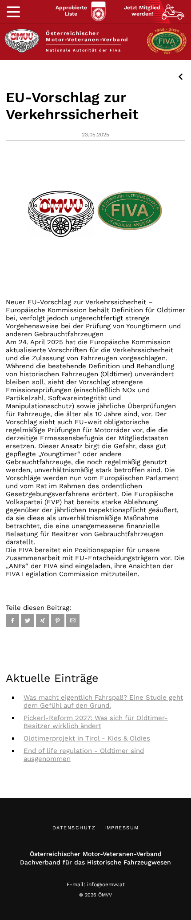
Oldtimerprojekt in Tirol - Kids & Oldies (87, 738)
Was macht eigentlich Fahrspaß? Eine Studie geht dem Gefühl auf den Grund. (103, 701)
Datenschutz (74, 828)
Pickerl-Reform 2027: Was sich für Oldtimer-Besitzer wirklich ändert (96, 722)
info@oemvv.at (106, 884)
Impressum (121, 828)
